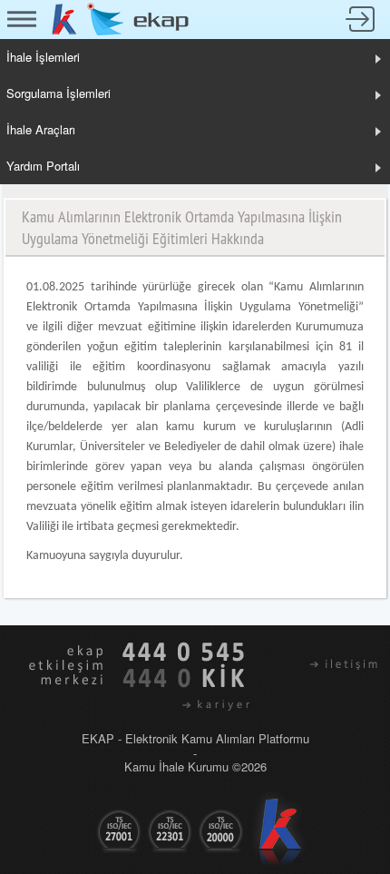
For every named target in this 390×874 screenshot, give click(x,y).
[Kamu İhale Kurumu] (64, 17)
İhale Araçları (40, 129)
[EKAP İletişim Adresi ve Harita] (323, 664)
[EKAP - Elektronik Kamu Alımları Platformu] (138, 17)
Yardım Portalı (43, 165)
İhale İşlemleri (43, 56)
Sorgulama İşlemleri (58, 93)
